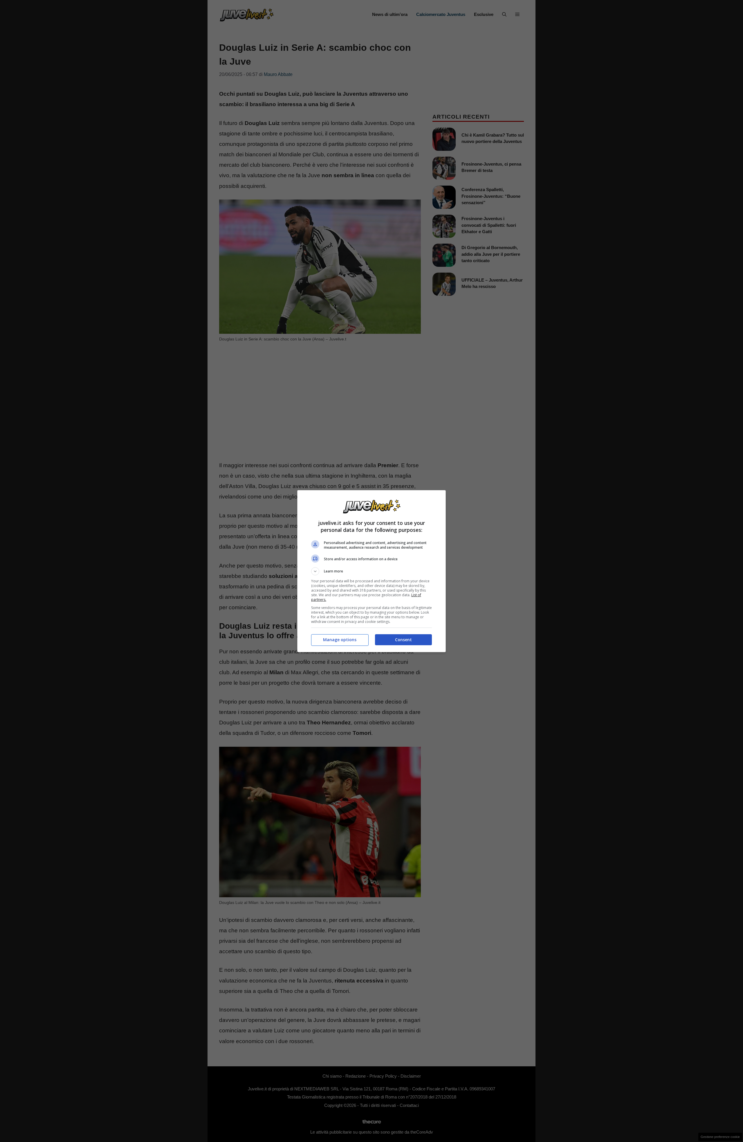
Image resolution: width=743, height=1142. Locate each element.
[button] (371, 571)
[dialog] (371, 571)
